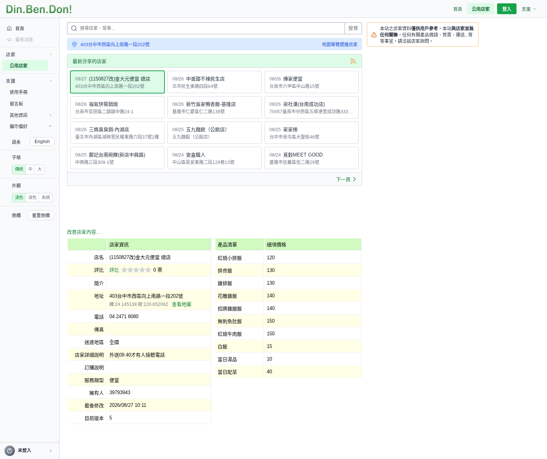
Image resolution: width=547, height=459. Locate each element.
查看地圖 (181, 304)
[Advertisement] (202, 208)
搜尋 (353, 28)
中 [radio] (30, 169)
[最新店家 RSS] (353, 61)
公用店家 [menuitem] (481, 9)
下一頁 (343, 179)
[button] (51, 451)
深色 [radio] (32, 197)
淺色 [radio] (19, 197)
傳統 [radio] (19, 169)
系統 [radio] (46, 197)
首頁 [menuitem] (457, 9)
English (42, 141)
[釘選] (54, 65)
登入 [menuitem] (506, 9)
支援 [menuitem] (526, 9)
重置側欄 (41, 215)
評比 (114, 270)
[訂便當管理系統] (39, 8)
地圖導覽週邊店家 (340, 44)
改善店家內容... (83, 232)
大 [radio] (40, 169)
